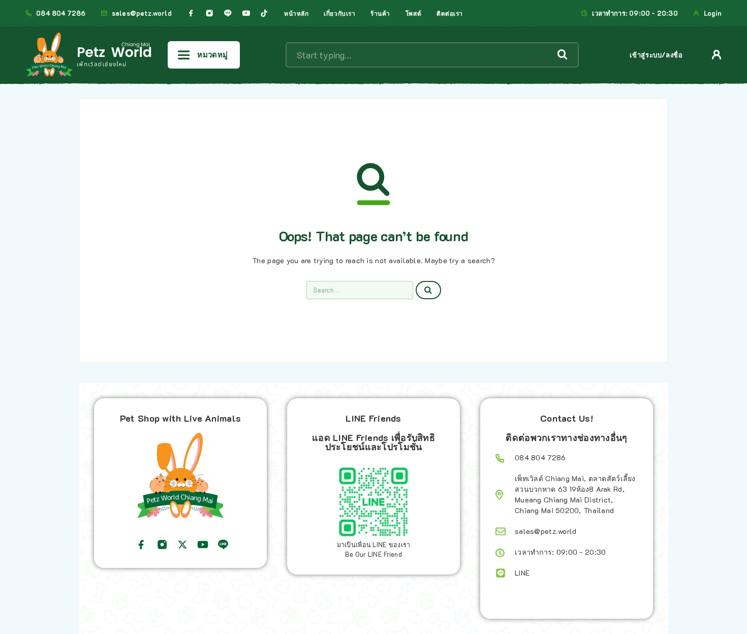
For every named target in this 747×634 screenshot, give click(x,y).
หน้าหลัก (296, 13)
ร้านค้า (380, 13)
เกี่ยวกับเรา (339, 13)
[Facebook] (191, 13)
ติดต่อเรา (450, 13)
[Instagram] (209, 13)
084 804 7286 (60, 13)
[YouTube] (246, 13)
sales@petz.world (142, 13)
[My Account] (716, 55)
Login (713, 13)
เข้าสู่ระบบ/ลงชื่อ (656, 54)
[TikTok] (264, 13)
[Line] (228, 13)
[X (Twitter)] (182, 544)
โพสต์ (413, 13)
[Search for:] (359, 290)
